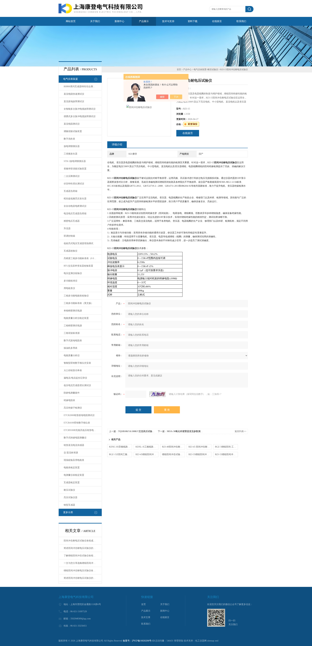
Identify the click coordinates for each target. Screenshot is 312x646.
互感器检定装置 (72, 482)
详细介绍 (117, 144)
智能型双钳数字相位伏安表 (77, 363)
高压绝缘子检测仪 (73, 408)
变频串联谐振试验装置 (75, 168)
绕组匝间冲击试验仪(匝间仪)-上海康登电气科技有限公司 (173, 454)
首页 (179, 69)
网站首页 (71, 21)
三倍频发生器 (70, 154)
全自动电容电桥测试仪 (75, 206)
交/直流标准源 (71, 452)
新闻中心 (119, 21)
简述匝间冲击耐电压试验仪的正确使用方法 (82, 548)
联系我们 (241, 21)
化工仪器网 (201, 641)
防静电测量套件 (72, 393)
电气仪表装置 (70, 79)
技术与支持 (168, 21)
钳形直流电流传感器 (74, 445)
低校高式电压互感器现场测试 (78, 243)
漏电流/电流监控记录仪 (75, 378)
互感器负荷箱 (70, 191)
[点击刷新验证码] (157, 394)
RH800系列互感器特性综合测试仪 (81, 86)
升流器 (67, 228)
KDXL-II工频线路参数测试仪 (147, 447)
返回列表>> (240, 431)
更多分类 (68, 512)
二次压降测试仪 (72, 176)
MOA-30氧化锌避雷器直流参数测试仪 (186, 431)
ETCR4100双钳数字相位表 (77, 423)
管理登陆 (178, 641)
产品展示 (144, 21)
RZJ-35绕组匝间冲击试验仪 (199, 454)
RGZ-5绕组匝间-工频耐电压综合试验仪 (226, 447)
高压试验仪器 (70, 497)
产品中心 (187, 69)
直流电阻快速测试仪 (74, 94)
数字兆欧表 (69, 139)
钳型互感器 (69, 505)
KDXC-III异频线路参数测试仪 (120, 447)
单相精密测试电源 (73, 310)
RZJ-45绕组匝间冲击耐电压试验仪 (147, 454)
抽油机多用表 (70, 348)
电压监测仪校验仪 (73, 273)
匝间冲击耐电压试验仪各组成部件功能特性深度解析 (82, 540)
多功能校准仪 (70, 281)
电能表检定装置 (72, 467)
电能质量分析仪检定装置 (76, 318)
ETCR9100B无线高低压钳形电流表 (81, 430)
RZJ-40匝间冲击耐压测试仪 (173, 447)
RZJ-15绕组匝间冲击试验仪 (226, 454)
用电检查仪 (69, 288)
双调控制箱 (69, 236)
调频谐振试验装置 (73, 131)
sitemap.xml (212, 641)
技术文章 (145, 617)
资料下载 (192, 21)
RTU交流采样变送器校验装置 (78, 266)
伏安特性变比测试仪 (74, 183)
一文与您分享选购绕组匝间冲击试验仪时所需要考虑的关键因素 (82, 563)
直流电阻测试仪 (72, 124)
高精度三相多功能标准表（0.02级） (82, 258)
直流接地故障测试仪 (74, 101)
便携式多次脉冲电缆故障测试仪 (80, 116)
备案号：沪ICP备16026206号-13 (139, 641)
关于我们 (95, 21)
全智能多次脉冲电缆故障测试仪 (80, 109)
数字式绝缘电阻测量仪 (75, 437)
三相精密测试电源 (73, 325)
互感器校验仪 (70, 251)
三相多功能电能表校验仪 (76, 295)
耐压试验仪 (69, 490)
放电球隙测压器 (72, 146)
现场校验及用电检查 (74, 460)
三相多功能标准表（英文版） (78, 303)
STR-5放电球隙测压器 (75, 161)
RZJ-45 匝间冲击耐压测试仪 (199, 447)
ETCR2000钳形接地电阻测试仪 (79, 415)
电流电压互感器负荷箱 (75, 213)
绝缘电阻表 (69, 400)
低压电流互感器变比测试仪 (77, 385)
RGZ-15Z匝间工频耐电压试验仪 (120, 454)
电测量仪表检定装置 (74, 475)
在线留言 (217, 21)
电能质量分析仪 (72, 355)
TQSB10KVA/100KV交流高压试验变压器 (138, 431)
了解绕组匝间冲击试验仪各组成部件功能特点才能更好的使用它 (82, 555)
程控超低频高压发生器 (75, 198)
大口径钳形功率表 (73, 370)
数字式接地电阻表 (73, 340)
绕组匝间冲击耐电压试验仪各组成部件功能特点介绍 (82, 570)
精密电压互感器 (72, 221)
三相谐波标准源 (72, 333)
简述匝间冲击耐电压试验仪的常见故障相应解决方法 (82, 578)
